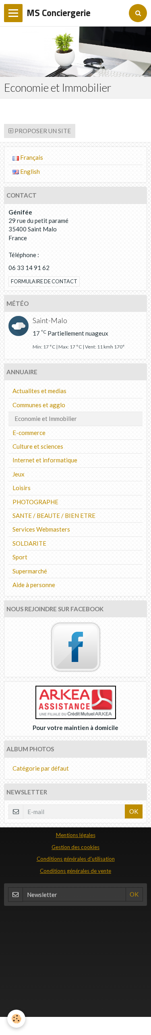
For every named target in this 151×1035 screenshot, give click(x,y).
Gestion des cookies (75, 847)
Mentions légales (75, 835)
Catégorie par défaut (40, 768)
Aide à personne (33, 584)
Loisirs (21, 487)
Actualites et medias (39, 390)
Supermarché (29, 571)
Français (31, 157)
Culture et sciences (37, 446)
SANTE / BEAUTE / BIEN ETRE (53, 515)
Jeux (18, 474)
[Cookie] (16, 1019)
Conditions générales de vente (75, 871)
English (29, 171)
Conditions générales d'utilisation (76, 859)
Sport (19, 557)
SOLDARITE (29, 543)
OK (133, 811)
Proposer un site (42, 130)
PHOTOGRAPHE (35, 501)
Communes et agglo (38, 404)
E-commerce (29, 432)
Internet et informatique (44, 460)
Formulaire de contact (44, 281)
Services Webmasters (41, 529)
